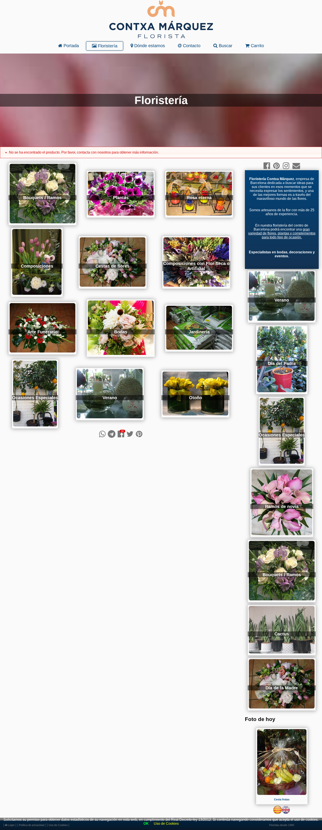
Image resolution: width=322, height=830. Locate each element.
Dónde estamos (149, 45)
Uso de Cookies (166, 823)
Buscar (225, 45)
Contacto (191, 45)
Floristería (107, 45)
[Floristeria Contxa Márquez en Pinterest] (276, 165)
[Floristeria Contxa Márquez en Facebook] (267, 165)
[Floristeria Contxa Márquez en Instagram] (286, 165)
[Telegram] (111, 434)
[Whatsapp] (102, 434)
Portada (70, 45)
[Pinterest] (139, 434)
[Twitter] (130, 434)
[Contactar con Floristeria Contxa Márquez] (296, 165)
